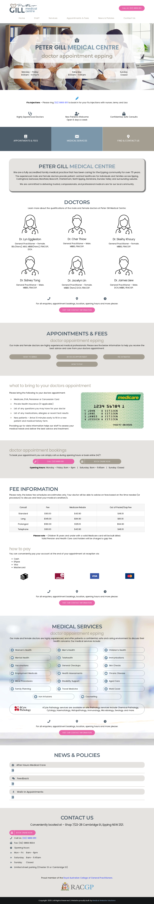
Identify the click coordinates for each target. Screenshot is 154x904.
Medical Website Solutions (104, 900)
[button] (77, 770)
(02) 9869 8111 (61, 102)
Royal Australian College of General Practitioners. (88, 878)
